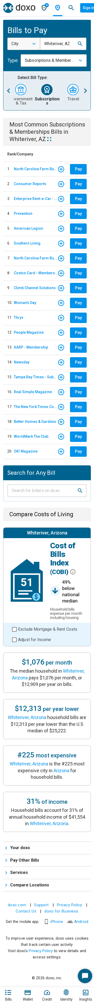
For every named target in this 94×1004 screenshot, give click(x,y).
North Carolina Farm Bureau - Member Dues (35, 169)
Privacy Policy (69, 905)
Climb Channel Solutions (35, 288)
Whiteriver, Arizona (27, 717)
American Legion (28, 228)
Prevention (23, 213)
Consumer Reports (30, 184)
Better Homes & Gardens (35, 421)
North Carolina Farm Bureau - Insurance (35, 258)
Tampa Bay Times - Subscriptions (35, 377)
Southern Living (27, 243)
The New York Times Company (35, 407)
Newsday (22, 362)
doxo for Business (61, 911)
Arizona (61, 770)
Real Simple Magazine (33, 392)
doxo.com (17, 905)
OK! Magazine (26, 451)
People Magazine (29, 332)
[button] (80, 44)
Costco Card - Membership (35, 273)
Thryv (18, 317)
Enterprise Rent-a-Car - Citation (35, 199)
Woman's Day (25, 303)
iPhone (56, 921)
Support (41, 905)
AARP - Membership (31, 347)
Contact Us (26, 911)
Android (81, 921)
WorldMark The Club (31, 436)
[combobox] (23, 44)
